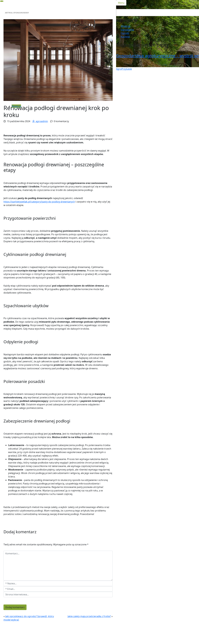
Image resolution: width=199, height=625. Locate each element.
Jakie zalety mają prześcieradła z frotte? (89, 616)
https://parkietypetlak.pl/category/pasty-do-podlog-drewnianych (39, 201)
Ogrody (125, 33)
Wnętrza (16, 106)
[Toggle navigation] (1, 1)
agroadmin (41, 121)
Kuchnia (125, 36)
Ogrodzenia (127, 29)
